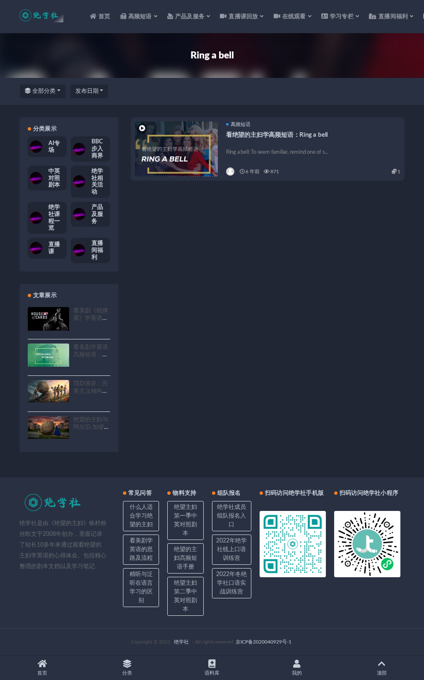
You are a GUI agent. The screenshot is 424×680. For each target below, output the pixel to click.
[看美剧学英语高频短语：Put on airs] (48, 355)
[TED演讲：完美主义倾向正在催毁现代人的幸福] (48, 391)
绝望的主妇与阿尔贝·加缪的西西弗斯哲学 (91, 427)
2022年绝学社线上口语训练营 (231, 549)
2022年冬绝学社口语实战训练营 (231, 583)
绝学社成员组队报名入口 (231, 516)
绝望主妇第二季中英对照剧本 (185, 596)
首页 (104, 16)
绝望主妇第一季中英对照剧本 (185, 520)
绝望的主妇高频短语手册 (185, 558)
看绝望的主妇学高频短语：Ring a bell (277, 135)
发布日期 (87, 91)
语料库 (212, 672)
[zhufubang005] (231, 171)
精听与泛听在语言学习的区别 (141, 587)
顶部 (382, 672)
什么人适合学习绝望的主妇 (141, 516)
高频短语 (241, 124)
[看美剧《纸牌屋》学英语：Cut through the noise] (48, 318)
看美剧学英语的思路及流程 (141, 549)
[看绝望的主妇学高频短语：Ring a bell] (176, 154)
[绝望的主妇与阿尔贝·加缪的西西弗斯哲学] (48, 427)
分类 (127, 672)
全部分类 (43, 91)
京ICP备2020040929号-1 (264, 641)
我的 (297, 672)
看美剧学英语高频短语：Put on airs (90, 354)
